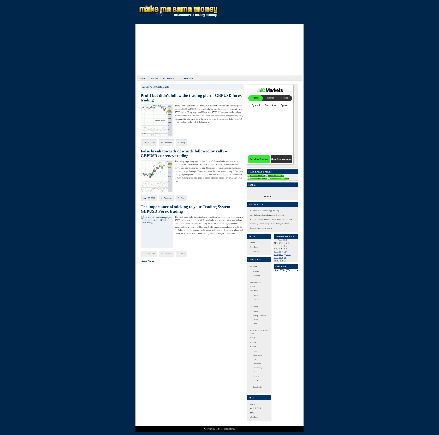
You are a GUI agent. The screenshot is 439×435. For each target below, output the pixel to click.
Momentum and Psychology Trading (264, 211)
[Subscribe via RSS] (256, 175)
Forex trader (257, 364)
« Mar (276, 260)
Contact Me (187, 78)
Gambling (254, 306)
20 (277, 254)
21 (280, 254)
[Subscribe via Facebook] (278, 179)
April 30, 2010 (149, 142)
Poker (255, 324)
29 (282, 257)
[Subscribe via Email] (274, 175)
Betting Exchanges (259, 316)
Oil (254, 372)
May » (283, 260)
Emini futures (257, 356)
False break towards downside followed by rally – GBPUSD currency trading (184, 153)
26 (275, 257)
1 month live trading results (261, 228)
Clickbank (256, 275)
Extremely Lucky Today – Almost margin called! (269, 224)
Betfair (255, 312)
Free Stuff (254, 290)
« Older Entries (147, 261)
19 (275, 254)
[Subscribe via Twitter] (257, 179)
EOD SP (256, 360)
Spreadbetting (257, 387)
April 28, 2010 (149, 254)
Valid (255, 408)
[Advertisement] (219, 48)
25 (289, 254)
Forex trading (257, 368)
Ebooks (255, 296)
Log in (252, 404)
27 (277, 257)
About (154, 78)
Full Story (181, 142)
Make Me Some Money (225, 429)
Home (143, 78)
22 (282, 254)
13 (277, 251)
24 (287, 254)
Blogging (253, 266)
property (253, 342)
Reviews (256, 376)
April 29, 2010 (149, 198)
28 (280, 257)
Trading (253, 346)
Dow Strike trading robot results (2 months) (267, 215)
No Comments (166, 142)
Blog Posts (169, 78)
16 (285, 251)
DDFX (258, 381)
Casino (255, 320)
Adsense (256, 271)
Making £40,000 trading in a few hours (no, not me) (271, 219)
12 (275, 251)
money (252, 338)
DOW (255, 351)
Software (256, 300)
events (252, 286)
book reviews (255, 282)
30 (285, 257)
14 (280, 251)
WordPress (254, 417)
